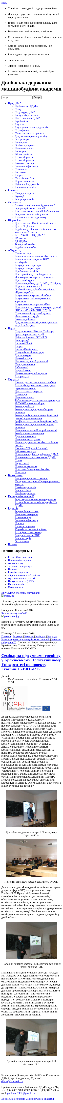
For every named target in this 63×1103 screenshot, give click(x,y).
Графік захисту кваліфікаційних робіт (36, 421)
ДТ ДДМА (21, 241)
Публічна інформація (27, 184)
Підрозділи (14, 220)
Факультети (14, 202)
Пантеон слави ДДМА (28, 118)
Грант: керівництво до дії (29, 334)
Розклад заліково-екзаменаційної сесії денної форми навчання (36, 417)
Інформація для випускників (31, 478)
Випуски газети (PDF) (27, 535)
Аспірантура (22, 376)
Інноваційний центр (26, 349)
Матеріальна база (24, 178)
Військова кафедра (25, 451)
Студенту (13, 379)
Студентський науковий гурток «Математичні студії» (33, 315)
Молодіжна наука (25, 364)
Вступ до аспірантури (27, 268)
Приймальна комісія (26, 271)
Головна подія (23, 538)
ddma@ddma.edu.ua (12, 1081)
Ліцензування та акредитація (31, 127)
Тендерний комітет (25, 244)
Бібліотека (21, 238)
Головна (6, 636)
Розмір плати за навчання (29, 433)
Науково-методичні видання (31, 373)
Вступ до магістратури (28, 265)
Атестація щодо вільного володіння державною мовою (35, 387)
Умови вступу (23, 253)
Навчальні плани (24, 148)
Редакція (13, 508)
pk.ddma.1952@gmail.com (21, 1093)
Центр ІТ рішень (24, 226)
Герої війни (21, 121)
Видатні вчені (23, 370)
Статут (19, 109)
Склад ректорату (24, 193)
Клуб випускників (25, 487)
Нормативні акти (24, 181)
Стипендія (21, 394)
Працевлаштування (26, 466)
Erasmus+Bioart (23, 343)
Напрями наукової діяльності (31, 361)
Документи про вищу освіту (31, 136)
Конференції (22, 340)
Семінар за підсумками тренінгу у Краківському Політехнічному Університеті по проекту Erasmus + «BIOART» (31, 662)
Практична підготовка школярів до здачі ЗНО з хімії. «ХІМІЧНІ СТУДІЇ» (38, 309)
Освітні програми (25, 145)
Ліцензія (19, 124)
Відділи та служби (25, 247)
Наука (11, 328)
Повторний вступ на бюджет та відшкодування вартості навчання (34, 276)
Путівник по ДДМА (26, 106)
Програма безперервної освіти (32, 469)
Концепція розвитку (26, 115)
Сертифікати (22, 130)
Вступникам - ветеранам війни (32, 304)
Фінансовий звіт (24, 154)
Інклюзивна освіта (25, 187)
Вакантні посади (24, 163)
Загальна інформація (26, 166)
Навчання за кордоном (27, 439)
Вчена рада (21, 142)
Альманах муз (23, 517)
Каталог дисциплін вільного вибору (35, 382)
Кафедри (40, 636)
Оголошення (22, 541)
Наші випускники (25, 493)
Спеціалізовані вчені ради (29, 352)
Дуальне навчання (25, 436)
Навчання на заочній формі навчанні (36, 430)
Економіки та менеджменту (30, 217)
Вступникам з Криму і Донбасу (33, 295)
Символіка (21, 169)
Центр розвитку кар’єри (29, 391)
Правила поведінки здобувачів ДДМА (36, 454)
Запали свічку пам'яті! (14, 613)
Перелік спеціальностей (28, 286)
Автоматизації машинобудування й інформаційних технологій (35, 207)
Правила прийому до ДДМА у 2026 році (38, 283)
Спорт (18, 460)
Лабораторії (21, 367)
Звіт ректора (22, 139)
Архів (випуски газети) (28, 532)
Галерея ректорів (24, 199)
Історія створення (25, 526)
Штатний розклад (25, 160)
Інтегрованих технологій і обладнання (37, 211)
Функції (19, 196)
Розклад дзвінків (24, 406)
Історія (19, 175)
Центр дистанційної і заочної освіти (35, 223)
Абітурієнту (15, 250)
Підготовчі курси (24, 280)
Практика (20, 472)
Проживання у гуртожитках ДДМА (35, 457)
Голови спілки (23, 490)
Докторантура (23, 355)
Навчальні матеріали (26, 514)
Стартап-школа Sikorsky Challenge (34, 331)
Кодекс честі (22, 463)
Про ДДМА (15, 103)
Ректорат (13, 190)
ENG (4, 2)
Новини (19, 523)
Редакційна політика (26, 511)
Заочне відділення (25, 319)
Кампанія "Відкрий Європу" (31, 448)
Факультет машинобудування (31, 214)
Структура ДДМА (25, 112)
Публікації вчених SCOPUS (31, 337)
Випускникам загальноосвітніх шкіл (36, 256)
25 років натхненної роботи (31, 529)
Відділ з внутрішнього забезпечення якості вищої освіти (35, 231)
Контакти (20, 172)
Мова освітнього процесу (29, 133)
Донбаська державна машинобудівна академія (27, 1098)
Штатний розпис (24, 157)
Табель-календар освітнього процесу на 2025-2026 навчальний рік (37, 402)
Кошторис (20, 151)
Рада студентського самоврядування (35, 499)
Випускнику (15, 475)
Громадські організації (21, 496)
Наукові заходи (23, 358)
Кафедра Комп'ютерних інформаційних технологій (29, 638)
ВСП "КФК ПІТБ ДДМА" (30, 235)
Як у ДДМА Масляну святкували (20, 592)
